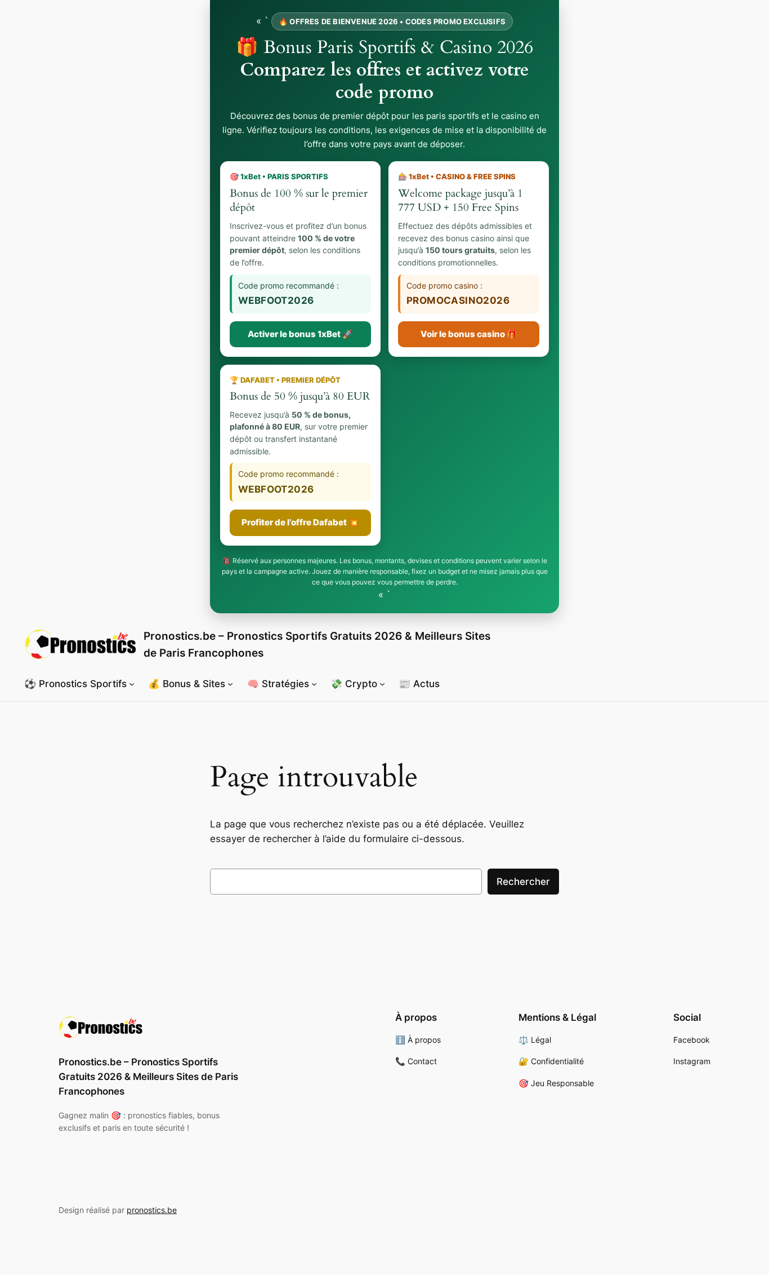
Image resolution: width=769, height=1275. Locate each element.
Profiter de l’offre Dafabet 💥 (300, 522)
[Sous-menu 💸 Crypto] (382, 684)
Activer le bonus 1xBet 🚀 (300, 334)
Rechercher (523, 881)
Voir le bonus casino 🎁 (469, 334)
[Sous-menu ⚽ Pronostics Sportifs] (132, 684)
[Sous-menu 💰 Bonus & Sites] (230, 684)
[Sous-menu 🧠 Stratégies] (314, 684)
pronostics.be (152, 1210)
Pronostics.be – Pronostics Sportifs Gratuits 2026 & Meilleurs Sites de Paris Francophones (148, 1076)
